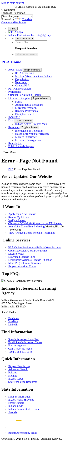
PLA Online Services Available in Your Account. (34, 247)
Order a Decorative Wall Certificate (27, 250)
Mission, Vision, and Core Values (33, 76)
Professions (14, 91)
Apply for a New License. (22, 214)
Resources (13, 127)
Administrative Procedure (29, 104)
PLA (10, 169)
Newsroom (21, 82)
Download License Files (21, 256)
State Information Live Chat (23, 339)
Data (10, 120)
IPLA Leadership (24, 73)
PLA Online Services (19, 88)
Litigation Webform (26, 107)
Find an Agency (17, 345)
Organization (22, 79)
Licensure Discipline (19, 98)
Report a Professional (26, 110)
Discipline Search (24, 114)
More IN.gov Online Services (24, 263)
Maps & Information (19, 396)
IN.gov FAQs (15, 378)
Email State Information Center (25, 342)
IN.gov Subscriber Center (22, 266)
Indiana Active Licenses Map (31, 123)
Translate (27, 19)
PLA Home (11, 62)
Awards (12, 412)
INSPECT (14, 117)
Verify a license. (17, 220)
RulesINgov (15, 143)
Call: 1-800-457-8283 (20, 348)
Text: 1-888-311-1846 (20, 351)
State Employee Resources (22, 381)
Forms (18, 101)
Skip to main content (12, 2)
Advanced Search (18, 369)
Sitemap (12, 375)
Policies (12, 372)
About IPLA (15, 69)
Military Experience (26, 136)
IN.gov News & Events (21, 399)
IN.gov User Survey (19, 366)
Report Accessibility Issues (22, 432)
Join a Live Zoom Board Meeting (26, 226)
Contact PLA (22, 85)
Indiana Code (15, 405)
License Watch (16, 253)
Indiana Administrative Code (23, 409)
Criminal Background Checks (24, 94)
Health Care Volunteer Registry (32, 133)
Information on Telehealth (29, 130)
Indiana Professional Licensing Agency (29, 35)
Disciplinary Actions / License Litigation (30, 259)
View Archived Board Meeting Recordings (31, 232)
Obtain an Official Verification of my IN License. (35, 223)
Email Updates (16, 402)
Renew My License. (19, 217)
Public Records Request (21, 146)
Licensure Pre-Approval (28, 140)
